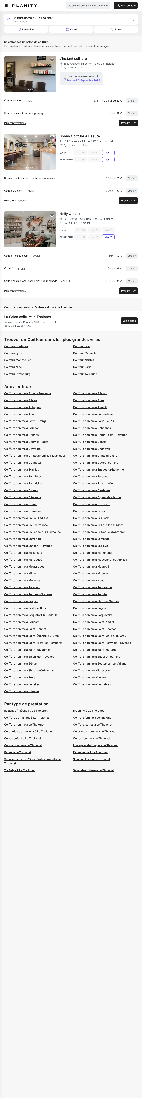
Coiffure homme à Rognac (90, 608)
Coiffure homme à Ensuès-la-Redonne (98, 469)
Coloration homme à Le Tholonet (94, 731)
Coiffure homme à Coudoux (22, 462)
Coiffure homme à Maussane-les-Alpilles (100, 559)
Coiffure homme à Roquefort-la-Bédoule (30, 615)
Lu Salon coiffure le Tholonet (27, 317)
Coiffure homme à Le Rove (90, 545)
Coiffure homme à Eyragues (91, 476)
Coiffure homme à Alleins (20, 400)
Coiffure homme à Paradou (22, 587)
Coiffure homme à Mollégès (22, 580)
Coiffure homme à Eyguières (23, 476)
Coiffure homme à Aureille (90, 407)
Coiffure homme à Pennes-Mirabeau (28, 594)
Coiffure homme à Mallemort (23, 552)
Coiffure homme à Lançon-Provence (28, 545)
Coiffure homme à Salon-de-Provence (29, 656)
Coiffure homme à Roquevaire (92, 615)
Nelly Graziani (71, 214)
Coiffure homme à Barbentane (93, 414)
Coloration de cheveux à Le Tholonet (28, 731)
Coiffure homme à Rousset (21, 622)
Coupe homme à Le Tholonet (23, 745)
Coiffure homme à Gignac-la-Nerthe (97, 497)
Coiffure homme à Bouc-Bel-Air (93, 421)
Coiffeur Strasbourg (17, 374)
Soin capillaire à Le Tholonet (91, 759)
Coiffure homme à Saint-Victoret (94, 649)
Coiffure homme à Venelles (22, 684)
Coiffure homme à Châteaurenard (95, 455)
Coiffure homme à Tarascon (91, 670)
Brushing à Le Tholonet (88, 710)
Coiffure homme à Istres (89, 511)
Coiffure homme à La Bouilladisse (26, 518)
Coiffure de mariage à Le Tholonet (26, 717)
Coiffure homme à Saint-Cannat (25, 629)
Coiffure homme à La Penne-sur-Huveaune (32, 532)
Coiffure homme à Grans (20, 504)
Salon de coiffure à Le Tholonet (93, 770)
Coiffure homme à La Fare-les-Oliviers (98, 525)
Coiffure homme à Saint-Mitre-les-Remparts (33, 642)
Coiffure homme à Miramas (91, 573)
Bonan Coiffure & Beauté (80, 136)
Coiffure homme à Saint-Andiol (93, 622)
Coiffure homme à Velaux (89, 677)
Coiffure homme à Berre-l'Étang (25, 421)
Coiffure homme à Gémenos (22, 497)
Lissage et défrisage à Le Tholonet (95, 745)
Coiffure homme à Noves (89, 580)
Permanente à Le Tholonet (90, 752)
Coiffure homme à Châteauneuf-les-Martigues (35, 455)
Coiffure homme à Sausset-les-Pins (96, 656)
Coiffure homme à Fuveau (21, 490)
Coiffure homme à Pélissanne (92, 587)
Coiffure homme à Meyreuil (91, 566)
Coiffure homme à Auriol (20, 414)
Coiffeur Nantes (83, 360)
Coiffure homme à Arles (88, 400)
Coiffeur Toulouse (85, 374)
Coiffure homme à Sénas (20, 663)
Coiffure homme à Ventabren (92, 684)
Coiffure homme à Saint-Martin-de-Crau (99, 636)
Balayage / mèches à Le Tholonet (26, 710)
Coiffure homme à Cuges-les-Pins (95, 462)
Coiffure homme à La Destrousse (26, 525)
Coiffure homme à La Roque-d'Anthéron (99, 532)
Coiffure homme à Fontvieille (23, 483)
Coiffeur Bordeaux (16, 346)
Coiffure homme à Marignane (92, 552)
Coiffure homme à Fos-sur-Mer (93, 483)
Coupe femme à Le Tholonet (91, 738)
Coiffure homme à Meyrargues (24, 566)
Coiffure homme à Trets (19, 677)
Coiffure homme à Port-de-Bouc (25, 608)
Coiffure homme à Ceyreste (22, 448)
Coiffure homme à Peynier (90, 594)
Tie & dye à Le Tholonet (19, 770)
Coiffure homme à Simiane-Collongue (29, 670)
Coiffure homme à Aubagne (22, 407)
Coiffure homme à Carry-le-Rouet (26, 441)
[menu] (6, 5)
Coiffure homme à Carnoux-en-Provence (100, 435)
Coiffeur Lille (81, 346)
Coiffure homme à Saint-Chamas (94, 629)
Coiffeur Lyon (13, 353)
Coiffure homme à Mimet (20, 573)
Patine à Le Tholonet (17, 752)
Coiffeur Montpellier (17, 360)
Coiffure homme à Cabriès (21, 435)
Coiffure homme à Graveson (91, 504)
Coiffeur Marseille (84, 353)
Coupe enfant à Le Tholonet (22, 738)
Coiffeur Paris (82, 367)
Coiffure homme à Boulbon (22, 428)
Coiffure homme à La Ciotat (91, 518)
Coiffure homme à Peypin (21, 601)
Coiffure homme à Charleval (91, 448)
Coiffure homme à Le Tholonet (24, 724)
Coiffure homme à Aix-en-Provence (27, 393)
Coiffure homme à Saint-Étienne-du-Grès (31, 636)
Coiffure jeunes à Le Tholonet (92, 724)
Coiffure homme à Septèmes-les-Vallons (99, 663)
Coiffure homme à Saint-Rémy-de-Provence (102, 642)
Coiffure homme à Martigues (23, 559)
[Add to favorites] (52, 60)
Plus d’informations (15, 122)
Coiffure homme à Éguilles (21, 469)
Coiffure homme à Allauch (90, 393)
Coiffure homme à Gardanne (91, 490)
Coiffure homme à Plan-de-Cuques (96, 601)
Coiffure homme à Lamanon (22, 539)
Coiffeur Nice (13, 367)
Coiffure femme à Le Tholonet (92, 717)
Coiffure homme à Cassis (89, 441)
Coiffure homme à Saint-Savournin (27, 649)
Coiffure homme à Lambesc (91, 539)
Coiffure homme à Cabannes (92, 428)
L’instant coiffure (73, 58)
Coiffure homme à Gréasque (22, 511)
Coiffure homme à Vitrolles (21, 691)
